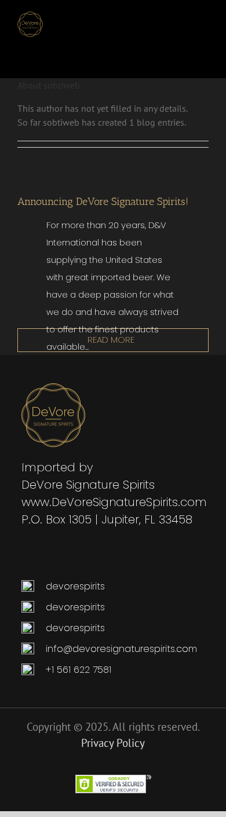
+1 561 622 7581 (78, 669)
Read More (111, 340)
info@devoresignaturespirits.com (121, 648)
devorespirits (74, 586)
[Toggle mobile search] (174, 18)
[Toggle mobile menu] (200, 18)
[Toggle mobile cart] (153, 18)
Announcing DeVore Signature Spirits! (102, 201)
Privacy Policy (113, 743)
